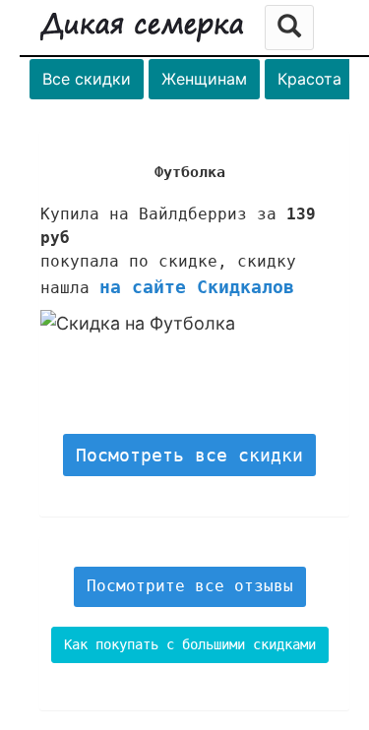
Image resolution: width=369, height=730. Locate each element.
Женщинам (204, 79)
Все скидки (86, 79)
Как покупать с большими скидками (190, 644)
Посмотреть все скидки (189, 455)
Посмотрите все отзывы (190, 586)
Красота (309, 79)
